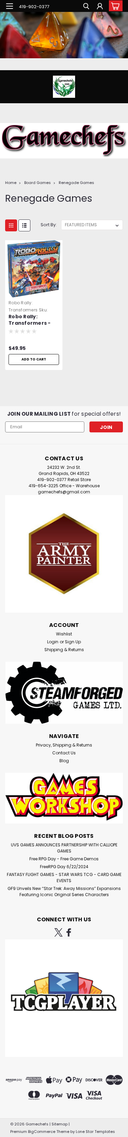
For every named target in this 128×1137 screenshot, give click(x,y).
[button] (64, 554)
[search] (86, 7)
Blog (64, 761)
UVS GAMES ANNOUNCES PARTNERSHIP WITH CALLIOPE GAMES (64, 848)
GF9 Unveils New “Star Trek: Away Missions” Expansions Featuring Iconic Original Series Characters (64, 891)
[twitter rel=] (58, 932)
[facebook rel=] (69, 932)
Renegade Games (76, 182)
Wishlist (64, 634)
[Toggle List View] (24, 225)
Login (52, 642)
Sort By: (49, 224)
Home (10, 182)
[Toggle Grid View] (11, 225)
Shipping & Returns (64, 649)
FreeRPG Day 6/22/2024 (64, 867)
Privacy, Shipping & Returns (64, 745)
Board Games (37, 182)
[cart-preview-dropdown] (114, 5)
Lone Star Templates (95, 1131)
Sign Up (73, 642)
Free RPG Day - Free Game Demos (64, 859)
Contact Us (64, 753)
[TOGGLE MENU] (9, 6)
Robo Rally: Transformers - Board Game (30, 320)
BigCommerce (41, 1131)
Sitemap (60, 1124)
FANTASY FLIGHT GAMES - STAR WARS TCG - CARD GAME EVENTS (64, 878)
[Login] (100, 7)
